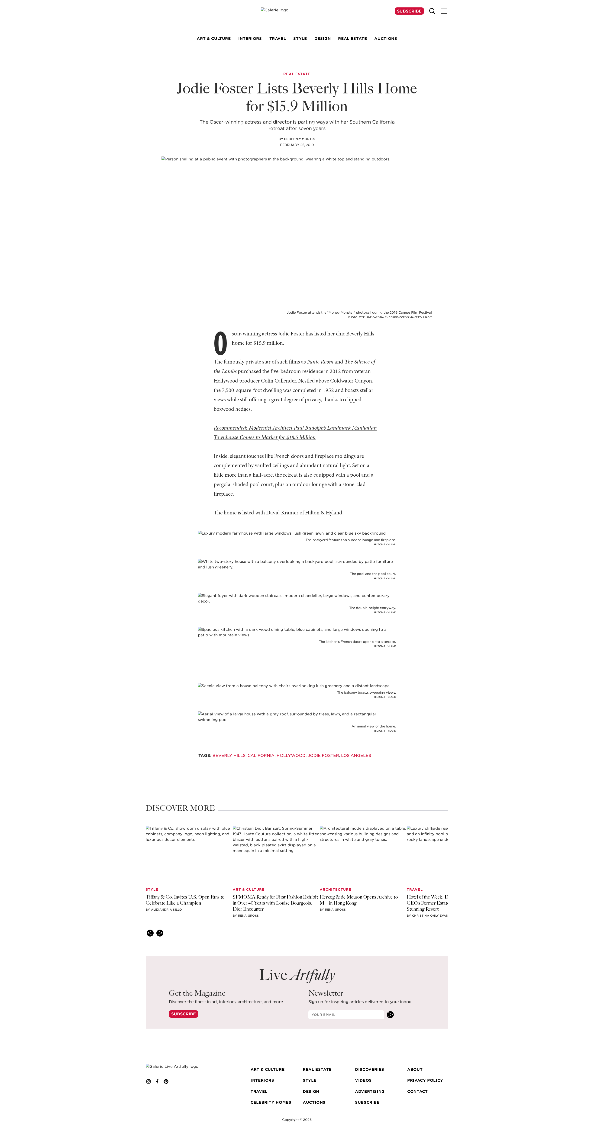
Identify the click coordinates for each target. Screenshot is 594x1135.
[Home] (297, 16)
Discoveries (369, 1069)
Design (311, 1091)
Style (309, 1080)
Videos (363, 1080)
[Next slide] (159, 933)
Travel (259, 1091)
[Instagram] (148, 1081)
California (261, 755)
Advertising (370, 1091)
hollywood (291, 755)
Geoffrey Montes (299, 139)
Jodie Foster (323, 755)
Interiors (262, 1080)
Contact (417, 1091)
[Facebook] (157, 1081)
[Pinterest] (166, 1081)
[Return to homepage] (179, 1067)
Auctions (314, 1102)
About (415, 1069)
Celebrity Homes (271, 1102)
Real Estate (317, 1069)
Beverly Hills (229, 755)
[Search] (432, 11)
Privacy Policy (425, 1080)
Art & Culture (267, 1069)
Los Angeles (356, 755)
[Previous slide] (150, 933)
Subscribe (409, 11)
